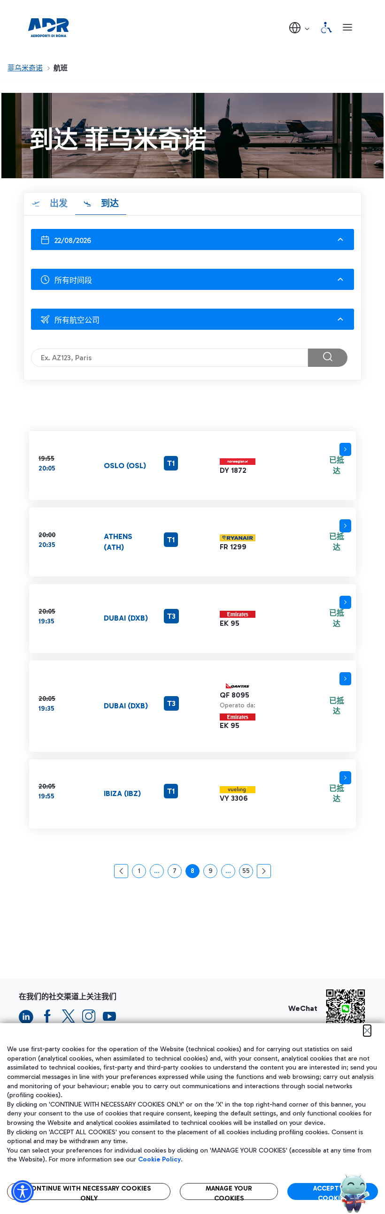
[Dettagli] (345, 449)
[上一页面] (121, 871)
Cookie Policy (159, 1159)
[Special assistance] (326, 28)
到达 (109, 203)
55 (247, 872)
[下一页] (264, 871)
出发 (57, 203)
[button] (300, 27)
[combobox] (192, 239)
